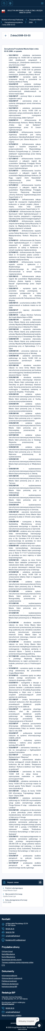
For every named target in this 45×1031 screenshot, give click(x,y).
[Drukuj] (40, 882)
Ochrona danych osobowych (12, 978)
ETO (3, 965)
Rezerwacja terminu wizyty (12, 960)
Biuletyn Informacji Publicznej (12, 20)
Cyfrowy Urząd (7, 951)
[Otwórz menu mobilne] (42, 3)
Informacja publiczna (9, 976)
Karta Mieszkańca (8, 954)
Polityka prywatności (9, 981)
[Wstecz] (6, 35)
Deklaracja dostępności (10, 984)
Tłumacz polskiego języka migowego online (17, 962)
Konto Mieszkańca (8, 957)
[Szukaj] (4, 3)
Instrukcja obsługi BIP (9, 987)
